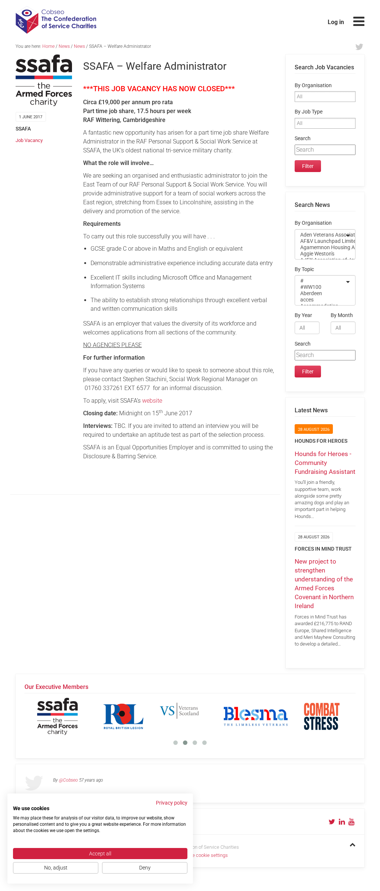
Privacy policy (171, 803)
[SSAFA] (57, 716)
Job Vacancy (29, 140)
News (64, 46)
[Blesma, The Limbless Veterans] (256, 716)
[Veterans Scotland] (190, 716)
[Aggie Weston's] (320, 254)
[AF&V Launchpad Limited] (320, 241)
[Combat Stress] (322, 716)
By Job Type (308, 112)
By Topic (304, 269)
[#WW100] (320, 287)
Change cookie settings (203, 855)
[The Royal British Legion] (123, 716)
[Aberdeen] (320, 293)
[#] (320, 281)
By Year (303, 315)
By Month (342, 315)
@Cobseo (68, 780)
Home (48, 46)
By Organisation (313, 85)
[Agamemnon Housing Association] (320, 247)
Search (303, 138)
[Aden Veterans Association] (320, 235)
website (152, 400)
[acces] (320, 300)
